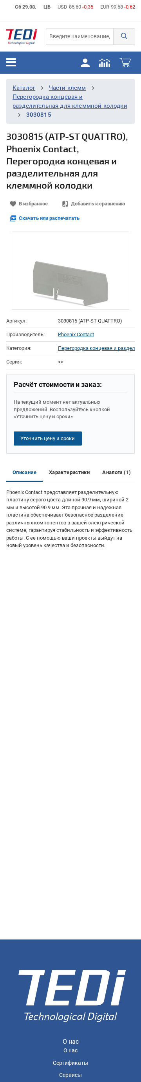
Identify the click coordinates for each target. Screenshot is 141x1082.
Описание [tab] (24, 472)
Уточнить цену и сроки (47, 438)
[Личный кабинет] (85, 62)
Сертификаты (70, 1063)
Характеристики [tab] (69, 472)
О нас (70, 1050)
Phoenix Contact (76, 334)
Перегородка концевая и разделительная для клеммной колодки (96, 348)
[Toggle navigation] (11, 62)
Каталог (24, 87)
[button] (124, 36)
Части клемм (67, 87)
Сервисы (70, 1075)
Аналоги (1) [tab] (116, 472)
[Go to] (21, 36)
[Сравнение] (104, 62)
